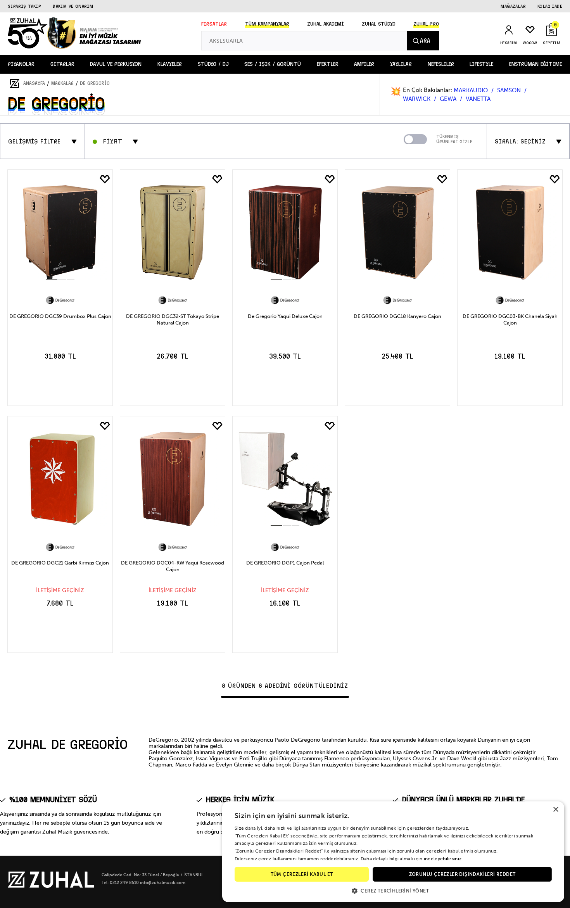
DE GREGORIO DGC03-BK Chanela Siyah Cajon (510, 319)
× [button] (555, 810)
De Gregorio (95, 83)
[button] (393, 890)
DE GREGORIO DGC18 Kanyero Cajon (397, 316)
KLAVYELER (169, 64)
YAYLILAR (401, 64)
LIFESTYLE (481, 64)
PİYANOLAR (21, 64)
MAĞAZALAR (513, 6)
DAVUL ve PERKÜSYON (116, 64)
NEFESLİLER (441, 64)
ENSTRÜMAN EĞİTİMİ (535, 64)
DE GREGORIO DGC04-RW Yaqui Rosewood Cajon (172, 566)
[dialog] (393, 851)
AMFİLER (364, 64)
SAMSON (509, 90)
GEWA (449, 98)
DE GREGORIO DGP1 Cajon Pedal (285, 563)
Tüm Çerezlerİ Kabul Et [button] (302, 874)
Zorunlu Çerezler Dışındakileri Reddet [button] (462, 874)
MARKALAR (62, 83)
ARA (425, 41)
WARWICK (417, 98)
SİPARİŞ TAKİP (24, 6)
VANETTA (478, 98)
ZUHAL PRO (426, 24)
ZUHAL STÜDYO (379, 24)
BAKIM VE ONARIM (73, 6)
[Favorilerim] (105, 179)
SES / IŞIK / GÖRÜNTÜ (272, 64)
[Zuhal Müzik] (51, 886)
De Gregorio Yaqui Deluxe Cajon (285, 316)
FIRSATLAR (214, 24)
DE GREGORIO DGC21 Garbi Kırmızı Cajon (60, 563)
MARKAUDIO (471, 90)
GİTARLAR (62, 64)
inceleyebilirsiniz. (443, 858)
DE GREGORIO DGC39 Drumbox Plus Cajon (60, 316)
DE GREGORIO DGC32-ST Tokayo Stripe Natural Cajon (172, 319)
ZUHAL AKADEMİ (325, 24)
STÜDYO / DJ (213, 64)
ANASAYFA (34, 83)
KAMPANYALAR (267, 24)
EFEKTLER (328, 64)
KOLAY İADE (549, 6)
